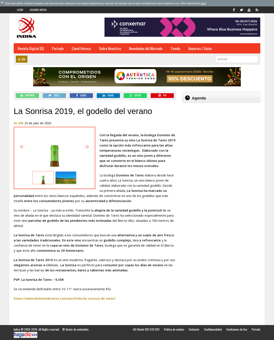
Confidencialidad (213, 329)
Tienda (175, 48)
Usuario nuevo (38, 10)
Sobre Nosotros (110, 48)
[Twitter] (241, 9)
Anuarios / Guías (200, 48)
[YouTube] (249, 9)
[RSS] (256, 9)
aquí (203, 3)
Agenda (199, 98)
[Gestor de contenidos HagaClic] (25, 335)
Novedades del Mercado (145, 48)
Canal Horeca (81, 48)
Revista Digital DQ (31, 48)
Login (20, 10)
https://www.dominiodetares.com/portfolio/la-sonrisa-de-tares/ (65, 298)
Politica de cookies (174, 329)
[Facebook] (233, 9)
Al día (19, 123)
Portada (58, 48)
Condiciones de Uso (236, 329)
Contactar (194, 329)
